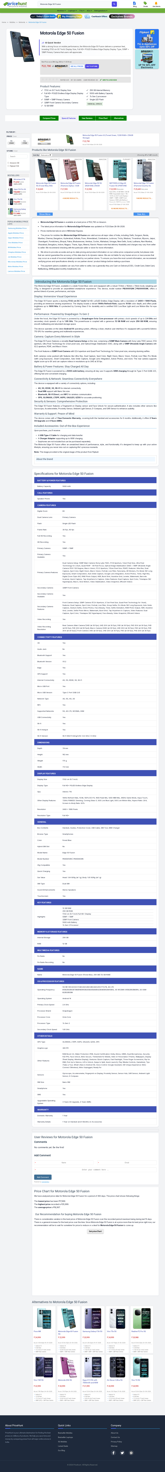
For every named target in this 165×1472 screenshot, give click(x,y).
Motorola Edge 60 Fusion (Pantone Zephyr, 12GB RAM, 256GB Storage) (71, 184)
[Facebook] (113, 1452)
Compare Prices (49, 118)
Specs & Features (69, 118)
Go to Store (91, 66)
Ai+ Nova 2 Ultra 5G (115, 1380)
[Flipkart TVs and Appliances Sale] (147, 38)
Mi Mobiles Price (14, 247)
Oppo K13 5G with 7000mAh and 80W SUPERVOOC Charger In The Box (92, 1381)
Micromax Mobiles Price (17, 262)
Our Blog (61, 1450)
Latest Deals (63, 1446)
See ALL (141, 214)
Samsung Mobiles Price (17, 228)
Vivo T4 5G (135, 1380)
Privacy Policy (116, 1442)
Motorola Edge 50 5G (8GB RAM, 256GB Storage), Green (93, 184)
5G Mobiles (62, 1442)
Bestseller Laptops (65, 1437)
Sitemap (114, 1446)
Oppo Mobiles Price (15, 238)
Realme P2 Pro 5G (138, 1331)
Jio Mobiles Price (14, 257)
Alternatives (118, 118)
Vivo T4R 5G (39, 1380)
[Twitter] (122, 1452)
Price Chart (103, 118)
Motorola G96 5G (65, 1380)
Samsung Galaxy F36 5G (92, 1331)
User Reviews (87, 118)
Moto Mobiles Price (15, 266)
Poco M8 (37, 1331)
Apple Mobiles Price (16, 233)
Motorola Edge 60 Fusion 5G (68, 1332)
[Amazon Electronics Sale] (147, 59)
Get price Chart (95, 1231)
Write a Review (108, 80)
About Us (114, 1433)
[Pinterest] (131, 1452)
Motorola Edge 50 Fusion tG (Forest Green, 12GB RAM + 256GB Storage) (108, 136)
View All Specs (95, 104)
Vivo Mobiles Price (15, 243)
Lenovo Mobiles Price (16, 271)
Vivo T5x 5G (112, 1331)
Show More (44, 214)
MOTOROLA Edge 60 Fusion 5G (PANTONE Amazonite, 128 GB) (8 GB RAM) (118, 184)
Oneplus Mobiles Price (17, 252)
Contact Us (115, 1437)
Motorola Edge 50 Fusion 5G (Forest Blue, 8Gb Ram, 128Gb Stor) (46, 184)
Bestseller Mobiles (65, 1433)
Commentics (45, 1182)
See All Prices (77, 66)
